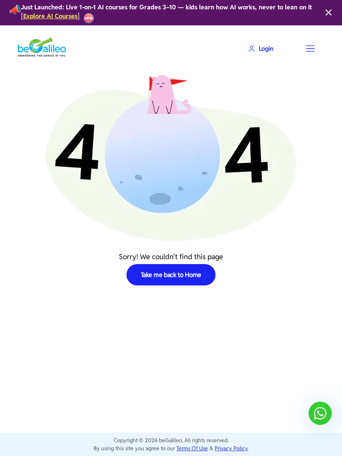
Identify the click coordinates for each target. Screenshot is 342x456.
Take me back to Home (171, 275)
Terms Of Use (192, 448)
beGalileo (170, 440)
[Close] (329, 12)
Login (266, 49)
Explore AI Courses (50, 16)
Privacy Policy (231, 448)
